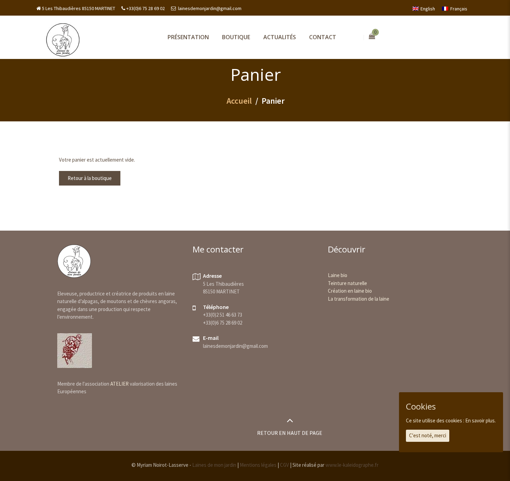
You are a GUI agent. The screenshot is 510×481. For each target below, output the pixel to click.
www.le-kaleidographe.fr (352, 465)
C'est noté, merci (427, 435)
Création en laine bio (350, 290)
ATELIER (119, 383)
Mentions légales (258, 465)
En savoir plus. (480, 420)
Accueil (239, 100)
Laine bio (337, 275)
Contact (322, 37)
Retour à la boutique (90, 178)
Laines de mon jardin (214, 465)
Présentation (188, 37)
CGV (284, 465)
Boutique (236, 37)
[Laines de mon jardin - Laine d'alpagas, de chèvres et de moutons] (63, 39)
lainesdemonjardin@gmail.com (209, 8)
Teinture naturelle (347, 283)
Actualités (279, 37)
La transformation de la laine (358, 298)
